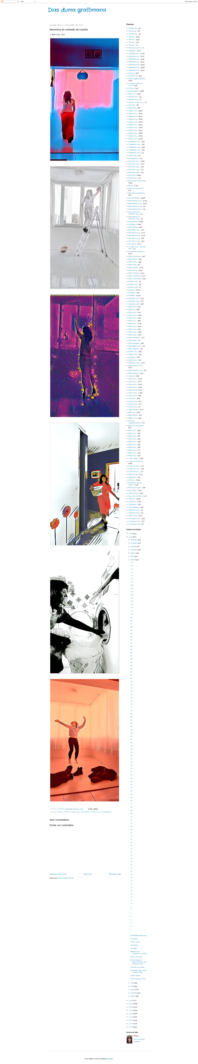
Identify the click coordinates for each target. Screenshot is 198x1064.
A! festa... (131, 88)
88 (131, 652)
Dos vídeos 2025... (134, 238)
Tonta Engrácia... (106, 812)
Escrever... (131, 290)
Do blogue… (132, 224)
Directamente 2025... (135, 209)
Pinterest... (132, 480)
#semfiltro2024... (134, 65)
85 (131, 662)
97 (131, 623)
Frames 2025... (96, 812)
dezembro (134, 540)
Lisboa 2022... (133, 384)
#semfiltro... (132, 51)
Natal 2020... (132, 442)
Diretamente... (133, 221)
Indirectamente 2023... (136, 370)
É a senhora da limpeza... (136, 251)
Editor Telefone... (134, 273)
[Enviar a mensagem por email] (89, 809)
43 (131, 797)
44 (131, 794)
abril (132, 986)
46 (131, 788)
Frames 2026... (133, 354)
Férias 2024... (132, 329)
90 (131, 646)
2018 (131, 1020)
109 (131, 585)
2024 (131, 1000)
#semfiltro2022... (134, 59)
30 (131, 839)
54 (131, 762)
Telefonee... (132, 502)
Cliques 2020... (133, 122)
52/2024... (132, 73)
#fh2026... (132, 39)
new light (133, 948)
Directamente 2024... (135, 206)
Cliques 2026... (133, 139)
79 (131, 681)
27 (131, 849)
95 (131, 630)
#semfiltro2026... (134, 70)
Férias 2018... (132, 312)
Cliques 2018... (133, 116)
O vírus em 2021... (134, 466)
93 (131, 636)
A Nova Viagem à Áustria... (137, 79)
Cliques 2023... (133, 130)
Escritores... (132, 293)
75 (131, 694)
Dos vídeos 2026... (134, 241)
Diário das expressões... (136, 188)
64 (131, 730)
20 (131, 871)
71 (131, 707)
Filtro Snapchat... (134, 349)
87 (131, 656)
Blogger (110, 1059)
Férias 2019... (132, 315)
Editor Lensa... (133, 262)
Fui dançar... (132, 357)
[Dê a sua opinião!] (91, 809)
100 (131, 614)
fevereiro (134, 993)
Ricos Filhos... (133, 490)
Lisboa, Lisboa (135, 942)
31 (131, 836)
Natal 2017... (132, 433)
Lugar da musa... (133, 410)
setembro (134, 550)
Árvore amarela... (134, 91)
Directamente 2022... (135, 201)
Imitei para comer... (134, 363)
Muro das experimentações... (134, 422)
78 (131, 685)
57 (131, 752)
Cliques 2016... (133, 111)
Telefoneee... (133, 504)
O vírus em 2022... (134, 469)
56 (131, 755)
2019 (131, 1017)
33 (131, 829)
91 (131, 643)
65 (131, 726)
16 (131, 884)
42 (131, 800)
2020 (131, 1014)
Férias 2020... (132, 318)
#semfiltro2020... (134, 53)
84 (131, 665)
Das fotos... (132, 175)
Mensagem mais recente (58, 874)
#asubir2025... (133, 28)
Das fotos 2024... (134, 167)
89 (131, 649)
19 (131, 874)
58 (131, 749)
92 (131, 640)
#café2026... (132, 31)
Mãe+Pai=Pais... (133, 415)
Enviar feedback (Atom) (66, 878)
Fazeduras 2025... (134, 301)
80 (131, 678)
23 (131, 861)
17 (131, 881)
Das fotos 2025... (134, 170)
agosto (133, 553)
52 (131, 768)
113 (131, 572)
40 (131, 807)
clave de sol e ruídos (137, 967)
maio (132, 983)
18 (131, 878)
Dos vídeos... (132, 244)
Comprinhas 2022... (134, 141)
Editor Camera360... (135, 256)
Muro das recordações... (136, 426)
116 (131, 562)
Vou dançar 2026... (134, 524)
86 (131, 659)
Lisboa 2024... (133, 390)
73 (131, 701)
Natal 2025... (132, 456)
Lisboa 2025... (133, 393)
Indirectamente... (134, 373)
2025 (131, 537)
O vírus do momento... (135, 461)
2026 (131, 533)
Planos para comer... (135, 488)
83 (131, 669)
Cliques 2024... (133, 133)
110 (131, 582)
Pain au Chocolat (136, 957)
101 (131, 611)
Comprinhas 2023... (134, 144)
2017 (131, 1024)
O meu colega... (133, 458)
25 (131, 855)
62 (131, 736)
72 (131, 704)
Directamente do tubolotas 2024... (134, 218)
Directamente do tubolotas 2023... (134, 213)
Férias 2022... (132, 323)
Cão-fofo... (132, 105)
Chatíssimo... (132, 108)
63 (131, 733)
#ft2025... (67, 812)
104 (131, 601)
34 (131, 826)
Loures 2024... (133, 401)
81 (131, 675)
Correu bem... (132, 156)
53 (131, 765)
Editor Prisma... (86, 812)
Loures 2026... (133, 407)
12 (131, 897)
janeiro (133, 996)
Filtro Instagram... (134, 343)
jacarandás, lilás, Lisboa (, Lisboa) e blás (138, 971)
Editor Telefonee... (134, 276)
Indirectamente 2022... (136, 366)
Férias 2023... (132, 326)
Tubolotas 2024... (134, 513)
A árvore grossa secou (138, 979)
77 (131, 688)
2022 (131, 1007)
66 (131, 723)
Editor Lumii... (132, 265)
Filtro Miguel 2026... (135, 346)
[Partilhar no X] (93, 809)
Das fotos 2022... (134, 161)
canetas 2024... (133, 99)
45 (131, 791)
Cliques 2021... (133, 125)
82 (131, 672)
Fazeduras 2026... (134, 304)
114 (131, 569)
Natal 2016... (132, 430)
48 (131, 781)
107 (131, 591)
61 (131, 739)
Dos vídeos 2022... (134, 230)
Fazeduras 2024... (134, 298)
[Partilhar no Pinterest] (97, 809)
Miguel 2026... (133, 418)
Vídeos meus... (133, 516)
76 (131, 691)
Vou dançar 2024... (134, 518)
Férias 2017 (132, 309)
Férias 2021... (132, 321)
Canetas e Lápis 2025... (136, 102)
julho (132, 556)
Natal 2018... (132, 436)
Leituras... (131, 376)
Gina (137, 1036)
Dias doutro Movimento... (137, 193)
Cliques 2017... (133, 113)
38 (131, 813)
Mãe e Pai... (132, 412)
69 (131, 714)
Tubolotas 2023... (134, 510)
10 (131, 903)
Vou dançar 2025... (134, 521)
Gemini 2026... (133, 360)
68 (131, 717)
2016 (131, 1027)
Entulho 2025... (133, 284)
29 (131, 842)
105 (131, 598)
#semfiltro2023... (134, 62)
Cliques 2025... (75, 812)
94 (131, 633)
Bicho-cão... (132, 94)
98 (131, 620)
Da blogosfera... (133, 158)
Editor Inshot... (133, 259)
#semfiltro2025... (134, 67)
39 (131, 810)
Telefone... (132, 499)
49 (131, 778)
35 (131, 823)
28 (131, 845)
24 (131, 858)
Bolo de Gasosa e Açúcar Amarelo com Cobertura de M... (138, 962)
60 (131, 742)
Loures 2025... (133, 404)
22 (131, 865)
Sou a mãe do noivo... (135, 496)
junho (133, 560)
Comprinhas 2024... (134, 147)
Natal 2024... (132, 453)
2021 (131, 1010)
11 (131, 900)
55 (131, 759)
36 (131, 820)
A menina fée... (133, 76)
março (133, 989)
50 (131, 775)
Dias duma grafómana (77, 10)
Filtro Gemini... (133, 340)
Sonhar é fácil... (133, 493)
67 (131, 720)
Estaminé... (132, 295)
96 (131, 627)
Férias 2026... (132, 335)
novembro (134, 543)
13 (131, 894)
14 (131, 890)
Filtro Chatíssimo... (134, 337)
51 (131, 771)
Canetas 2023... (133, 97)
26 (131, 852)
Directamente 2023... (135, 203)
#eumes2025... (133, 34)
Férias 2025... (132, 332)
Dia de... (131, 186)
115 (131, 566)
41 (131, 804)
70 (131, 710)
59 (131, 746)
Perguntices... (133, 477)
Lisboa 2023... (133, 387)
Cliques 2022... (133, 127)
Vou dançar (134, 939)
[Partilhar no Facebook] (95, 809)
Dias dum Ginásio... (134, 198)
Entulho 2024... (133, 281)
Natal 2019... (132, 439)
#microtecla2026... (134, 48)
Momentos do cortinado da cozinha (138, 953)
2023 (131, 1004)
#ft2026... (132, 45)
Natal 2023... (132, 450)
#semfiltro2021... (134, 56)
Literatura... (132, 398)
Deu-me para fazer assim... (137, 181)
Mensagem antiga (115, 874)
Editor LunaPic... (133, 267)
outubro (134, 546)
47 (131, 784)
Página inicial (88, 874)
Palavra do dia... (133, 474)
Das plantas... (133, 178)
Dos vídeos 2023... (134, 233)
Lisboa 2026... (133, 396)
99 (131, 617)
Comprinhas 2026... (134, 153)
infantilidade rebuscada (138, 935)
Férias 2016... (132, 307)
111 (131, 579)
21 (131, 868)
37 (131, 816)
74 (131, 698)
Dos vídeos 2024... (134, 235)
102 (131, 607)
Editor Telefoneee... (135, 279)
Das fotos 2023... (134, 164)
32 (131, 833)
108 (131, 588)
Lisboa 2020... (133, 379)
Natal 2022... (132, 447)
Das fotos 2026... (134, 172)
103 (131, 604)
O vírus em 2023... (134, 472)
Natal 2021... (132, 444)
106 (131, 595)
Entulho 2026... (133, 287)
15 (131, 887)
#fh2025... (60, 812)
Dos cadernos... (133, 227)
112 (131, 575)
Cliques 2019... (133, 119)
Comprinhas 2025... (134, 150)
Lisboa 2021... (133, 382)
